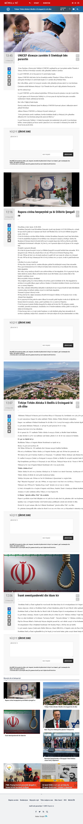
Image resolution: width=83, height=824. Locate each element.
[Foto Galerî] (78, 3)
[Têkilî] (74, 9)
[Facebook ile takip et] (36, 812)
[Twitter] (9, 72)
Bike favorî (58, 800)
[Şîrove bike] (9, 84)
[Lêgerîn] (77, 9)
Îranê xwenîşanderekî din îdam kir (26, 9)
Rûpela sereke (13, 800)
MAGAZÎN (71, 800)
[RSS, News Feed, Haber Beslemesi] (43, 812)
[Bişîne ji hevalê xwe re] (9, 76)
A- (78, 59)
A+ (78, 56)
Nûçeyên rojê (34, 800)
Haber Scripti (39, 816)
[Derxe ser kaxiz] (9, 80)
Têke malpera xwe (46, 800)
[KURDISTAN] (30, 3)
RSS (65, 800)
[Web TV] (75, 3)
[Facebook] (9, 69)
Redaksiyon (24, 800)
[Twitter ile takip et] (40, 812)
